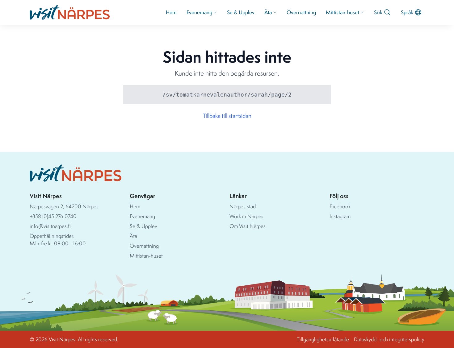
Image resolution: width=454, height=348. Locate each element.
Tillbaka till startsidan (227, 116)
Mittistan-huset (342, 12)
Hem (171, 12)
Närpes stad (242, 206)
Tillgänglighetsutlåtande (323, 339)
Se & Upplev (240, 12)
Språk (407, 12)
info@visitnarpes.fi (50, 226)
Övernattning (301, 12)
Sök (378, 12)
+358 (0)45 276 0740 (53, 216)
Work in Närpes (246, 216)
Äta (268, 12)
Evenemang (199, 12)
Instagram (340, 216)
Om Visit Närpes (247, 226)
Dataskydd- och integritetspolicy (389, 339)
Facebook (340, 206)
